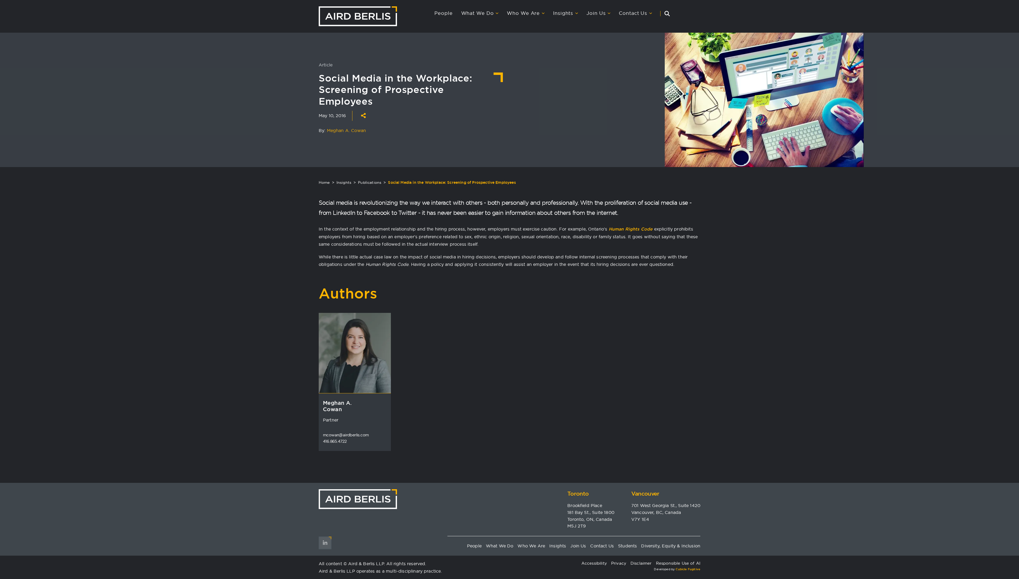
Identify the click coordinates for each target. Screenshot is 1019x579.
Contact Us (633, 13)
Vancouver (645, 493)
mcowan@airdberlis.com (346, 434)
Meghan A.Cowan (337, 406)
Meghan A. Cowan (346, 130)
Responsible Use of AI (678, 563)
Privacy (618, 563)
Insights (563, 13)
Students (627, 545)
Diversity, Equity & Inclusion (670, 545)
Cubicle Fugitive (688, 569)
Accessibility (594, 563)
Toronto (578, 493)
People (443, 13)
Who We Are (523, 13)
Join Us (596, 13)
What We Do (477, 13)
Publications (369, 182)
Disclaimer (641, 563)
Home (324, 182)
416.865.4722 (335, 441)
